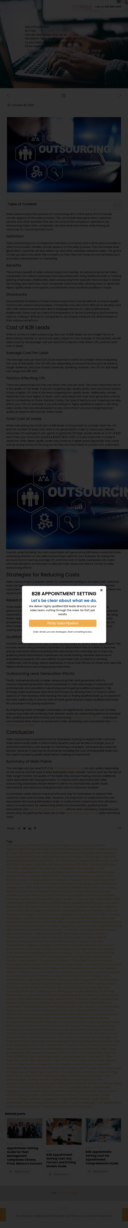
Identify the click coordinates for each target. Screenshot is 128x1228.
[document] (64, 614)
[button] (101, 590)
